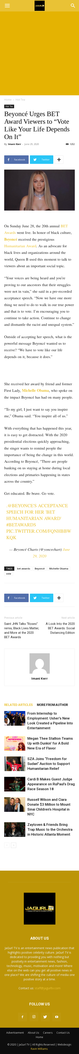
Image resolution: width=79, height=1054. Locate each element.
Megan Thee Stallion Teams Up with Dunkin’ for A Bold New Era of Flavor (50, 743)
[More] (59, 159)
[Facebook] (22, 1017)
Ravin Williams (39, 1049)
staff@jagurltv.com (47, 988)
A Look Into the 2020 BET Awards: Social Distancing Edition (60, 628)
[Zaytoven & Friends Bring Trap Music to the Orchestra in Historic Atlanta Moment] (14, 829)
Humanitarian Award (20, 245)
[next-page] (13, 845)
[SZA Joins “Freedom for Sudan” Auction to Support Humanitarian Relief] (14, 763)
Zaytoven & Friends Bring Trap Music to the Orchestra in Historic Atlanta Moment (49, 829)
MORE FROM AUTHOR (52, 705)
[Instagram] (34, 1017)
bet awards (23, 568)
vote (8, 573)
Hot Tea (20, 99)
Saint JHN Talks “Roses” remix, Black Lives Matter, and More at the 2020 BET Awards (21, 630)
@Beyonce (20, 505)
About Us (33, 1032)
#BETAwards (21, 524)
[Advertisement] (39, 53)
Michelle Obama (35, 390)
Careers (47, 1032)
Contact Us (63, 1032)
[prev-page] (6, 845)
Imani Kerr (14, 144)
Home (8, 99)
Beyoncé (10, 239)
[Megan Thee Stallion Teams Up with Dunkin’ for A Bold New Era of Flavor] (14, 743)
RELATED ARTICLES (18, 705)
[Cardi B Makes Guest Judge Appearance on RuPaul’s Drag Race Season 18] (14, 784)
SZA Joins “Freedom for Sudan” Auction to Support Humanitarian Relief (48, 764)
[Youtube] (56, 1017)
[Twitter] (45, 1017)
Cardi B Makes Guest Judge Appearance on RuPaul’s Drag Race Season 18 (51, 784)
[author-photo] (39, 664)
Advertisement (15, 1032)
